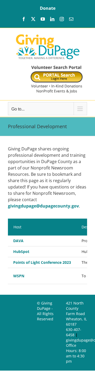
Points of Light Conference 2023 (42, 262)
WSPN (18, 275)
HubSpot (21, 251)
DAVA (18, 240)
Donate (47, 8)
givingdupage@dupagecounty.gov (43, 206)
